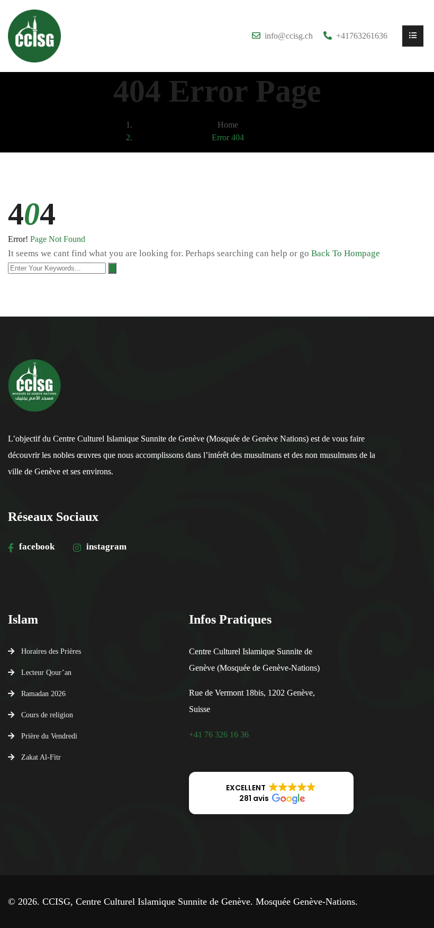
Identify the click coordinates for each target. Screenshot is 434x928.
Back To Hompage (345, 253)
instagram (106, 547)
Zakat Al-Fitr (41, 757)
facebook (37, 547)
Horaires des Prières (51, 651)
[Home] (34, 36)
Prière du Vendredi (49, 736)
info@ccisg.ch (289, 35)
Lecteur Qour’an (46, 672)
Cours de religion (47, 714)
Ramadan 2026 (43, 693)
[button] (271, 793)
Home (228, 124)
